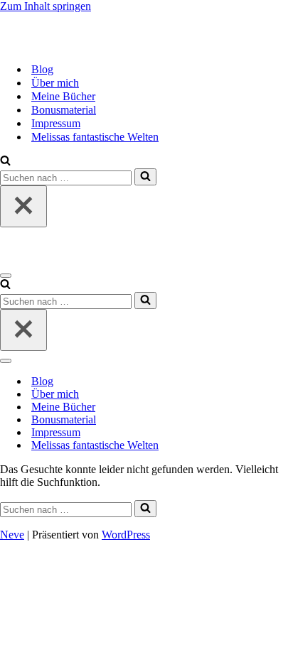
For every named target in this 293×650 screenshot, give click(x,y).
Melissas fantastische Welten (95, 137)
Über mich (55, 83)
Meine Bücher (63, 96)
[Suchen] (5, 162)
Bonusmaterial (63, 110)
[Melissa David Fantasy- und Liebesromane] (71, 44)
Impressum (55, 123)
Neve (12, 535)
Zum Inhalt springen (45, 6)
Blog (42, 69)
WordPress (126, 535)
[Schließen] (23, 206)
